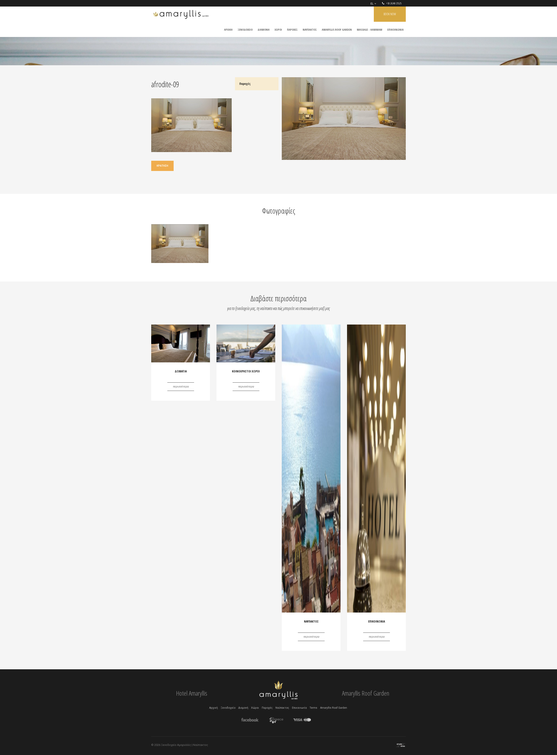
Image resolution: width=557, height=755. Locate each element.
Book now (390, 14)
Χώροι (255, 707)
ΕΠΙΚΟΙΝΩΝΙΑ (395, 30)
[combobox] (373, 4)
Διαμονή (243, 707)
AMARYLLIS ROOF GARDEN (337, 30)
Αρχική (213, 707)
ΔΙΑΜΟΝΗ (264, 30)
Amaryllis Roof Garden (333, 707)
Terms (313, 707)
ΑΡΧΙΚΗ (228, 30)
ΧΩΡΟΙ (278, 30)
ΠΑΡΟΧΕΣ (292, 30)
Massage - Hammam (369, 30)
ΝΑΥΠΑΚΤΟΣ (310, 30)
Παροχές (267, 707)
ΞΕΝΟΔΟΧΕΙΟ (245, 30)
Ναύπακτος (282, 707)
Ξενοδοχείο (228, 707)
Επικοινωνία (299, 707)
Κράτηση (162, 165)
